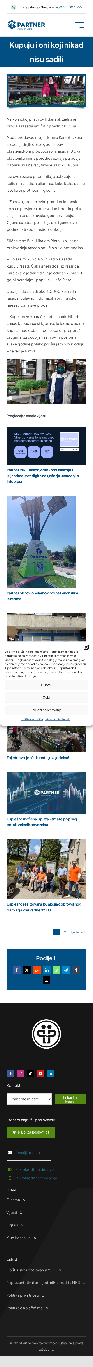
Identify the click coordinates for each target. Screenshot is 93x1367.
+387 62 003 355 (69, 7)
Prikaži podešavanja (46, 710)
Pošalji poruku (27, 1152)
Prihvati (46, 685)
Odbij (46, 697)
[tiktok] (30, 1073)
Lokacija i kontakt (71, 1100)
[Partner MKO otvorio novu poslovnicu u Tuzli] (46, 616)
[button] (86, 647)
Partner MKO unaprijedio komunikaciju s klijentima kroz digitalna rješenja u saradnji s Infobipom (43, 475)
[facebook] (10, 1073)
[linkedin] (50, 1073)
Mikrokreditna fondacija (36, 1178)
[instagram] (20, 1073)
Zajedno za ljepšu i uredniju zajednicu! (38, 757)
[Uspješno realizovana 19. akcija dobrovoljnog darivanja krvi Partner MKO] (46, 842)
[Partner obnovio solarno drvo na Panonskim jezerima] (41, 499)
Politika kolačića (32, 719)
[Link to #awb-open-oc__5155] (79, 25)
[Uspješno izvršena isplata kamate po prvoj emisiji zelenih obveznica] (46, 775)
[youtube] (40, 1073)
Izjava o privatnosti (57, 719)
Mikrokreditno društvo (34, 1169)
